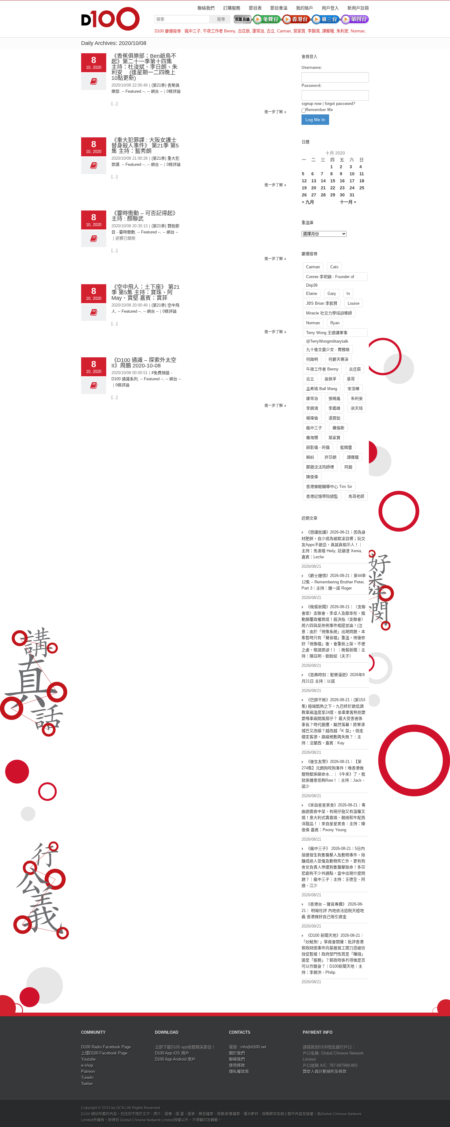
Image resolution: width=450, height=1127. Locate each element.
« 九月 (308, 201)
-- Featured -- (133, 91)
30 (342, 194)
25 (361, 187)
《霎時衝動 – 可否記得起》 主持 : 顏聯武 (144, 216)
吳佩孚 (330, 379)
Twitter (87, 1083)
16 (342, 180)
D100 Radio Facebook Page (106, 1047)
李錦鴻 (314, 31)
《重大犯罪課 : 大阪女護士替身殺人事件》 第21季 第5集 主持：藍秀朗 (145, 145)
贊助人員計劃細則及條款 (325, 1071)
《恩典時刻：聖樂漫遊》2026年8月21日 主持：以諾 (333, 677)
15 (332, 180)
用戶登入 (330, 8)
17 (352, 180)
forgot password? (340, 103)
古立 (271, 31)
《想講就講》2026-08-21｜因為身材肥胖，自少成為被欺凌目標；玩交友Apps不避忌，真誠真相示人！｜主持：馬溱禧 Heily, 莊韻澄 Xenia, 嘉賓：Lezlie (334, 544)
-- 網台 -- (155, 91)
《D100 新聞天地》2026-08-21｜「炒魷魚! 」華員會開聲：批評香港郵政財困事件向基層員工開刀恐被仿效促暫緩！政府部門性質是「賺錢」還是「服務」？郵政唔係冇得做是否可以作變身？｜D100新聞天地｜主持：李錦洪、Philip (333, 954)
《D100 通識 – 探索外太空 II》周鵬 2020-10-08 (143, 363)
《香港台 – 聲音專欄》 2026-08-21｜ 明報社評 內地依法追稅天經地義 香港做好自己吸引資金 (333, 910)
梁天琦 (357, 408)
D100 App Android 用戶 (175, 1059)
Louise (353, 303)
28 (323, 194)
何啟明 (312, 359)
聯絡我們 (206, 8)
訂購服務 (231, 8)
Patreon (88, 1071)
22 (332, 187)
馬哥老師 (356, 496)
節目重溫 (278, 8)
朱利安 (342, 31)
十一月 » (348, 201)
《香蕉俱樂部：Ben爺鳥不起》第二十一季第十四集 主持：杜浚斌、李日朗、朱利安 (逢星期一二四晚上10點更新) (144, 67)
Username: (312, 67)
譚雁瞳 (328, 31)
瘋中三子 (193, 31)
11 (361, 173)
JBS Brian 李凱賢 (321, 303)
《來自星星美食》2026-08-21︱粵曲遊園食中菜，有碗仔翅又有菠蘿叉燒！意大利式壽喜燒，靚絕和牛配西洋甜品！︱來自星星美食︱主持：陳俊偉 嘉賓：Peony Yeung (334, 817)
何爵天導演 (338, 359)
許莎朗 (330, 457)
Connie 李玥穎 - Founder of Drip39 (330, 277)
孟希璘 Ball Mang (321, 388)
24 (352, 187)
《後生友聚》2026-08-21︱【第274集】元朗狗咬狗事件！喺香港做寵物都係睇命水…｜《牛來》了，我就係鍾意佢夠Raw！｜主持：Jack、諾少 (334, 774)
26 (304, 194)
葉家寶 (299, 31)
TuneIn (87, 1077)
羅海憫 (312, 437)
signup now (311, 103)
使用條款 (237, 1065)
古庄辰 (244, 31)
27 (313, 194)
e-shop (87, 1065)
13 (313, 180)
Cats (334, 267)
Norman (358, 31)
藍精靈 (346, 447)
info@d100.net (253, 1047)
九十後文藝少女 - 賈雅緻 (328, 349)
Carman (284, 31)
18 (361, 180)
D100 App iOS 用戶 (172, 1053)
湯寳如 (334, 418)
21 (323, 187)
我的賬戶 (304, 8)
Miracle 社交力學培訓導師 (329, 313)
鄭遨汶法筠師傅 (320, 467)
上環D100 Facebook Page (104, 1053)
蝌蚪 (310, 457)
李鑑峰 (334, 408)
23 (342, 187)
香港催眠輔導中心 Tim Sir (329, 486)
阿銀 (348, 467)
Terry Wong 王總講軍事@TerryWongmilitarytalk (327, 333)
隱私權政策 (239, 1071)
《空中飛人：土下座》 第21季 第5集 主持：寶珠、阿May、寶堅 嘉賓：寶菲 (145, 292)
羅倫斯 (338, 428)
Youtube (88, 1059)
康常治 (258, 31)
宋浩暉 (353, 388)
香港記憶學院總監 (322, 496)
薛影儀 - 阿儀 (318, 447)
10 (352, 173)
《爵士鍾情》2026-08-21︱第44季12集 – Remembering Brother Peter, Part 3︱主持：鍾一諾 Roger (334, 581)
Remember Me (319, 109)
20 (313, 187)
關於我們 (237, 1053)
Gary (332, 293)
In (348, 293)
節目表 (255, 8)
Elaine (311, 293)
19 (304, 187)
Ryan (334, 323)
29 (332, 194)
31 (352, 194)
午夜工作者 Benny (219, 31)
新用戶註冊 (358, 8)
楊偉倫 (312, 418)
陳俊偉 (312, 476)
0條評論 (174, 91)
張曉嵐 (334, 398)
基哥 (351, 379)
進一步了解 (273, 112)
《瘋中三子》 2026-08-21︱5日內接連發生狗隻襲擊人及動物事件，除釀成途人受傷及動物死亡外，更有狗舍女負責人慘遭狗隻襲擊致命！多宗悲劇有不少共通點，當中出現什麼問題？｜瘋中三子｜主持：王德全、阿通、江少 (333, 867)
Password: (311, 85)
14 (323, 180)
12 (304, 180)
